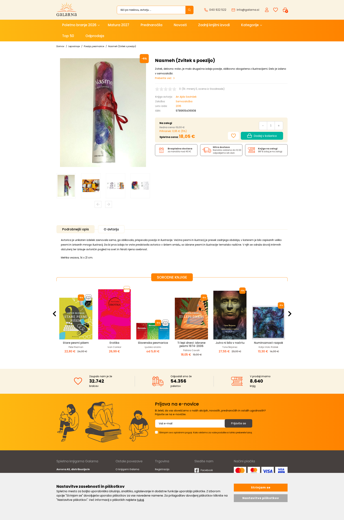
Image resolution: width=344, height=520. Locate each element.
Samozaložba (184, 101)
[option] (66, 185)
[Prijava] (267, 9)
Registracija (162, 469)
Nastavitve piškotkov (260, 498)
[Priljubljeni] (275, 10)
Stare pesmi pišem (76, 343)
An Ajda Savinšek (186, 97)
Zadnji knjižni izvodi (214, 25)
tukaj (140, 500)
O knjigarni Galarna (127, 469)
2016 (178, 106)
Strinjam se (260, 487)
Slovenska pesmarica (153, 343)
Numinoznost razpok (268, 343)
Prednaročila (151, 25)
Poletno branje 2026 (79, 25)
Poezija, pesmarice (94, 46)
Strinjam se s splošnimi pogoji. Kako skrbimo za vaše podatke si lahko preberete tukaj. (205, 432)
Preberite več (163, 78)
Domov (60, 46)
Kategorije (250, 25)
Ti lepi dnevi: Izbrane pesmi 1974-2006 (191, 344)
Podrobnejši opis (75, 229)
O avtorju (111, 229)
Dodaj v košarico (265, 136)
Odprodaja (94, 35)
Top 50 (68, 35)
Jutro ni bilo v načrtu (229, 343)
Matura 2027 (118, 25)
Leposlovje (74, 46)
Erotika (114, 343)
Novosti (180, 25)
